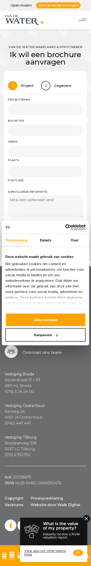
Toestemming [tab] (16, 240)
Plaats (13, 160)
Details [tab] (45, 240)
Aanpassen (43, 335)
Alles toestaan (45, 320)
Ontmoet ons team (42, 352)
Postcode (16, 180)
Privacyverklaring (47, 498)
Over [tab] (75, 240)
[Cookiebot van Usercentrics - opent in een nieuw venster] (65, 227)
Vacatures (14, 505)
